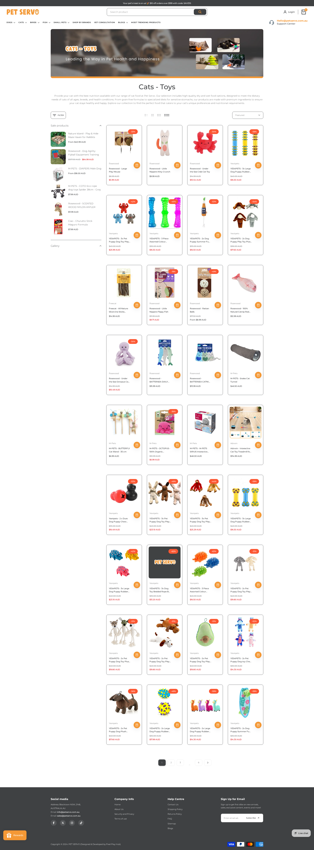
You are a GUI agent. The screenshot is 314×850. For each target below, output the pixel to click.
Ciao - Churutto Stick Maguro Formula (80, 222)
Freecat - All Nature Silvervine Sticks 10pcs (118, 310)
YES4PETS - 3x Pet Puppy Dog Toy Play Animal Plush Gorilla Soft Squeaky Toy (200, 520)
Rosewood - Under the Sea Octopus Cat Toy (119, 380)
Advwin (233, 443)
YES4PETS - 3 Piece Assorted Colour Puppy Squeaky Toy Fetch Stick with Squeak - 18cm (159, 240)
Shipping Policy (175, 809)
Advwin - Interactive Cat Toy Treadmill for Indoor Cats (240, 450)
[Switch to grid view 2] (152, 115)
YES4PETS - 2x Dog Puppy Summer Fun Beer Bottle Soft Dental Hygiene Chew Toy (200, 240)
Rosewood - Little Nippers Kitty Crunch (159, 170)
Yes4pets (234, 163)
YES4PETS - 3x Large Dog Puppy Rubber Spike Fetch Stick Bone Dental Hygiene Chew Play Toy (240, 520)
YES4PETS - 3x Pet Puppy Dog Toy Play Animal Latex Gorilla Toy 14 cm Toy (119, 240)
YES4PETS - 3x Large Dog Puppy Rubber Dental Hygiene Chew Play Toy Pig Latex (119, 590)
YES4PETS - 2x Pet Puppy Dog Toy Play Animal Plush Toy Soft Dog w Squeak (159, 660)
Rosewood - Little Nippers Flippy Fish (158, 310)
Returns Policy (175, 814)
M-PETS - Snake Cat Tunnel (240, 380)
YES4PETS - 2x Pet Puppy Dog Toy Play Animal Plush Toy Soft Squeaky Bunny (240, 590)
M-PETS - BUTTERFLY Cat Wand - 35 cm (119, 450)
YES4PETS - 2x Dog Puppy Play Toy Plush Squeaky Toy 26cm (241, 240)
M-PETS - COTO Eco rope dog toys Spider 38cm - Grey (84, 188)
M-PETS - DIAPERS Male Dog (84, 168)
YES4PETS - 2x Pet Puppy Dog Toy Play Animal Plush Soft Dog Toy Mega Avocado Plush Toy (200, 660)
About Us (118, 809)
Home (117, 804)
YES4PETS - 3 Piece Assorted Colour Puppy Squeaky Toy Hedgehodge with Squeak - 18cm (199, 590)
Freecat (112, 303)
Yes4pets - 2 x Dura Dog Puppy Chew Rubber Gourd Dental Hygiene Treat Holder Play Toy (119, 520)
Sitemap (172, 823)
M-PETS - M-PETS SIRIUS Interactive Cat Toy (198, 450)
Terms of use (120, 818)
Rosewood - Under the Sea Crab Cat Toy (200, 170)
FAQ (170, 818)
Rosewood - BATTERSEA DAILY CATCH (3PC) (158, 380)
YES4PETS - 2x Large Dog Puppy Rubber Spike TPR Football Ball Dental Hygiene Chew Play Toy (159, 730)
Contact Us (173, 804)
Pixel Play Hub (113, 844)
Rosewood (114, 163)
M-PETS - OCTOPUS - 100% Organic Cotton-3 (159, 450)
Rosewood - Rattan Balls (199, 310)
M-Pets (233, 373)
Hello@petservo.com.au (292, 20)
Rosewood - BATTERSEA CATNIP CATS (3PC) (200, 380)
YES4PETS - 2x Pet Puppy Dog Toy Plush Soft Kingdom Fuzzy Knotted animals (119, 660)
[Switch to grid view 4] (167, 115)
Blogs (170, 828)
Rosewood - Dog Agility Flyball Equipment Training (83, 153)
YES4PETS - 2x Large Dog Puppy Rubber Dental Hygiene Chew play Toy (200, 730)
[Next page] (207, 762)
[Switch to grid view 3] (159, 115)
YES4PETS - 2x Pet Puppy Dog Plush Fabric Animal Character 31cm (118, 730)
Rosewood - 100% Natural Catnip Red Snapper (239, 310)
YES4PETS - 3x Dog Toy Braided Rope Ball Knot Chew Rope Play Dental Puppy (160, 590)
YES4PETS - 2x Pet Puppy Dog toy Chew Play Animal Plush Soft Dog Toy (241, 660)
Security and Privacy (124, 814)
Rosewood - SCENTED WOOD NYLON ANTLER (81, 205)
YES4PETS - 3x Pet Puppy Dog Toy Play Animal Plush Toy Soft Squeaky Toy (159, 520)
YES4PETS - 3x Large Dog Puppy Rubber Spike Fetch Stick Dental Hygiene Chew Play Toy (240, 170)
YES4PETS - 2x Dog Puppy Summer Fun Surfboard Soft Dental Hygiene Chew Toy (241, 730)
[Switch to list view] (146, 115)
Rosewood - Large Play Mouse (118, 170)
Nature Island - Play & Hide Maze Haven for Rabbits (83, 135)
